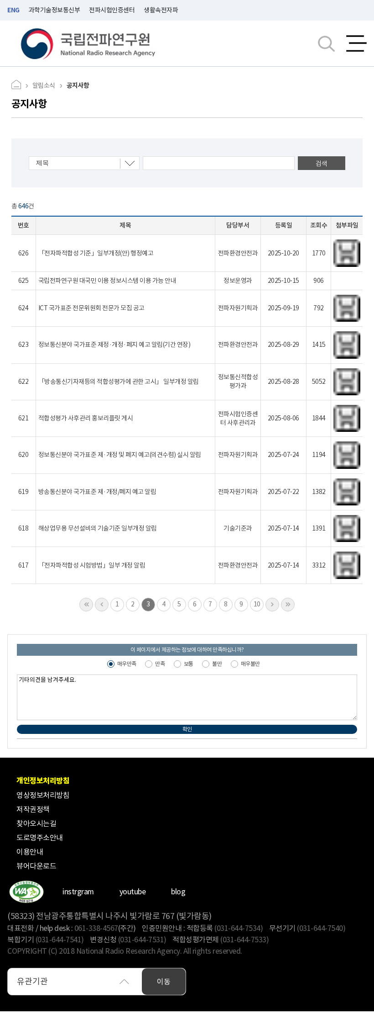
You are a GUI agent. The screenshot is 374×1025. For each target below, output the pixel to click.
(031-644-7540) (321, 928)
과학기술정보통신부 (54, 10)
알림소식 (43, 85)
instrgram (78, 891)
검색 (321, 163)
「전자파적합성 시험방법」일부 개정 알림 (91, 565)
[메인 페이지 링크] (19, 85)
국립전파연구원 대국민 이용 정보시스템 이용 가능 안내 (107, 280)
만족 (160, 663)
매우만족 (126, 663)
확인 (187, 729)
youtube (132, 891)
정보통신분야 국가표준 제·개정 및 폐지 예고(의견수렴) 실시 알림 (119, 455)
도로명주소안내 (39, 837)
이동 (164, 981)
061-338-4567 (96, 928)
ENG (13, 10)
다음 (272, 604)
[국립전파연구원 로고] (88, 44)
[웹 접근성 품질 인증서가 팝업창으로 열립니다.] (26, 891)
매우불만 (250, 663)
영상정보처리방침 (42, 795)
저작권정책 (33, 809)
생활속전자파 (161, 10)
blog (178, 891)
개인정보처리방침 (42, 781)
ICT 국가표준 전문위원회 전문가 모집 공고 (91, 308)
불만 (217, 663)
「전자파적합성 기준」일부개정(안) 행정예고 (96, 253)
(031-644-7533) (244, 939)
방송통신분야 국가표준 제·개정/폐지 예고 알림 (97, 492)
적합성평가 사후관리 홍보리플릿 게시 (85, 418)
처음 (86, 604)
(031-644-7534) (238, 928)
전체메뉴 (356, 43)
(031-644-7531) (142, 939)
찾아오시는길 (36, 823)
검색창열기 (326, 43)
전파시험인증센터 (112, 10)
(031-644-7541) (60, 939)
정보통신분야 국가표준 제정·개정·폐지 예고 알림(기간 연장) (114, 344)
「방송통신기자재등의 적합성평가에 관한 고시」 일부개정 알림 (118, 381)
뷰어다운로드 (36, 866)
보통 (188, 663)
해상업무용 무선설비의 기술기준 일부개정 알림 (97, 528)
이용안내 (29, 851)
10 (257, 604)
